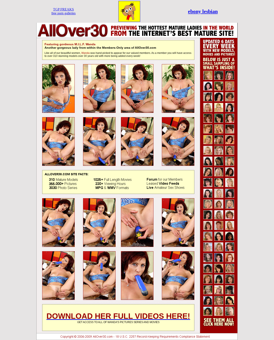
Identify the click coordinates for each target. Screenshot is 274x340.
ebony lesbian (203, 11)
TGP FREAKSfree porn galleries (63, 11)
